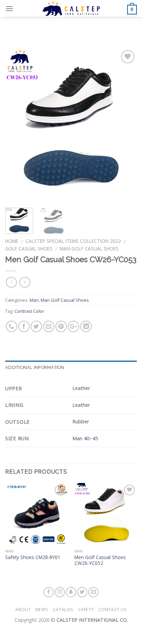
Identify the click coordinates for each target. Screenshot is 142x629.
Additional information (34, 367)
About (23, 609)
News (42, 609)
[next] (125, 125)
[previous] (16, 125)
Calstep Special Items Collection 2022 (73, 241)
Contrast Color (29, 311)
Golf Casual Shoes (28, 248)
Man (34, 300)
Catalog (63, 609)
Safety (86, 609)
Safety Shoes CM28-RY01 (32, 557)
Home (11, 241)
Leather (81, 388)
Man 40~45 (85, 438)
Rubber (80, 421)
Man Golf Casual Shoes (89, 248)
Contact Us (113, 609)
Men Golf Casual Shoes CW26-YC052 (100, 560)
